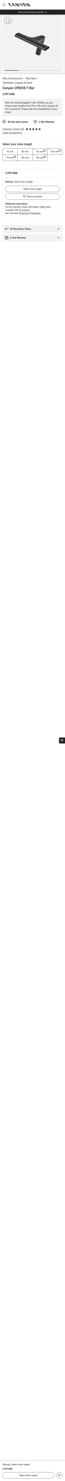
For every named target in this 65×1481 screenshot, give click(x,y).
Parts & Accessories (12, 78)
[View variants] (3, 71)
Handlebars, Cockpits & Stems (17, 82)
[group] (32, 44)
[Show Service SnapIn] (62, 740)
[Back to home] (19, 4)
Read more (45, 206)
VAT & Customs (22, 209)
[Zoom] (7, 20)
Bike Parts (31, 78)
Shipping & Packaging (30, 213)
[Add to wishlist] (59, 1475)
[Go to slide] (25, 70)
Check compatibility (12, 132)
